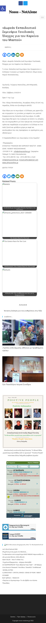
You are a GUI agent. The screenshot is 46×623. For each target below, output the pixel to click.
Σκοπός (12, 617)
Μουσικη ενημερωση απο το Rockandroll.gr (26, 545)
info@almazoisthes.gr (22, 151)
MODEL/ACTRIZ (7, 570)
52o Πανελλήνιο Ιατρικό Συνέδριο (16, 384)
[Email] (18, 55)
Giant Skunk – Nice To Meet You (12, 560)
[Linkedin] (13, 55)
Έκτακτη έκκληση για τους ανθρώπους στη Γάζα (23, 311)
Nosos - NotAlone (23, 11)
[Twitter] (25, 3)
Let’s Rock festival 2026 (9, 549)
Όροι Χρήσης (21, 617)
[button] (3, 8)
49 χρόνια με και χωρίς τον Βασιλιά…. (14, 552)
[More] (22, 55)
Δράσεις (8, 47)
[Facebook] (21, 3)
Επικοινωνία (31, 617)
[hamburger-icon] (42, 17)
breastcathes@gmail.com (28, 160)
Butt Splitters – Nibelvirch (10, 578)
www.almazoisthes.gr (10, 163)
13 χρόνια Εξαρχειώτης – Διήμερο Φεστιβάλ (16, 562)
